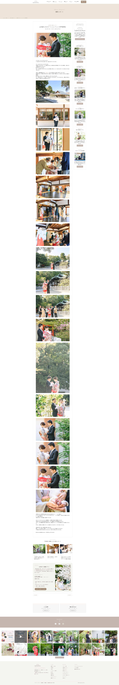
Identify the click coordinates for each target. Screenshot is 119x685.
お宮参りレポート (65, 667)
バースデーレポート (65, 672)
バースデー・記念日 (54, 670)
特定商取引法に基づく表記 (50, 682)
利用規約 (45, 682)
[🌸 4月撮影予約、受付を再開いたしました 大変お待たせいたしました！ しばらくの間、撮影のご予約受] (21, 649)
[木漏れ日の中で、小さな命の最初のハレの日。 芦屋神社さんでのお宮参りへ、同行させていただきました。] (72, 636)
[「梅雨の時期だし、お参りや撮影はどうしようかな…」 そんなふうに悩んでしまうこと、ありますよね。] (46, 636)
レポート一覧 (64, 666)
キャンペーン (64, 676)
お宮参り (52, 667)
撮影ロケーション (53, 678)
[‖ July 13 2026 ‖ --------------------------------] (21, 636)
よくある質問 (76, 667)
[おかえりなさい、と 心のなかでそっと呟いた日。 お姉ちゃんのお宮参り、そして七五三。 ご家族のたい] (85, 636)
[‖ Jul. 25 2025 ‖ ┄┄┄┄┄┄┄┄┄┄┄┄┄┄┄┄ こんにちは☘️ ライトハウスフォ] (98, 649)
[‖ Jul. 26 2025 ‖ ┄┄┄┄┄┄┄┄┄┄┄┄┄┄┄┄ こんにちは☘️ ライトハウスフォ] (85, 649)
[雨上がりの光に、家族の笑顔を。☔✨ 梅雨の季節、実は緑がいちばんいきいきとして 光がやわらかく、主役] (59, 636)
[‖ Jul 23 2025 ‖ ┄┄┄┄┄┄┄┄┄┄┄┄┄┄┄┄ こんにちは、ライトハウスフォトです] (111, 649)
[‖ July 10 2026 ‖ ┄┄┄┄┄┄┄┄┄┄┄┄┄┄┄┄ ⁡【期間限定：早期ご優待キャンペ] (33, 636)
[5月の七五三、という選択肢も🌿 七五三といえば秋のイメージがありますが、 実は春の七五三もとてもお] (98, 636)
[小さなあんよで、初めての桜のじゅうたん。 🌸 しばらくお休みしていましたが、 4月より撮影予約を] (8, 649)
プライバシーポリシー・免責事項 (39, 682)
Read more (73, 610)
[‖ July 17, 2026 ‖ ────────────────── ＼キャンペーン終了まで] (8, 636)
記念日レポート (65, 670)
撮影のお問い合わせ (77, 669)
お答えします (46, 610)
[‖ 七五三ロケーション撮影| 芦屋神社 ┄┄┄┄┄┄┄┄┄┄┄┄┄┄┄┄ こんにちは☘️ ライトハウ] (33, 649)
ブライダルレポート (65, 673)
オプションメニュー (54, 676)
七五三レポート (65, 669)
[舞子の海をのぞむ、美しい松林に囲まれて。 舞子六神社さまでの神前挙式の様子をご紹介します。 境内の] (111, 636)
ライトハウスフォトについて (78, 666)
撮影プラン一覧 (53, 666)
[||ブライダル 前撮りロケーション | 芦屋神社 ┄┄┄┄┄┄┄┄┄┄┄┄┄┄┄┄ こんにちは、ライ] (46, 649)
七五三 (52, 669)
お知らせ (64, 678)
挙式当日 (52, 673)
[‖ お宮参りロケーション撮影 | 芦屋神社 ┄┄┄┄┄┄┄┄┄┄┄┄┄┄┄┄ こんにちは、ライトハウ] (59, 649)
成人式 (52, 672)
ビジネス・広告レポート (66, 675)
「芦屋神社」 (47, 72)
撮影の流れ (52, 675)
